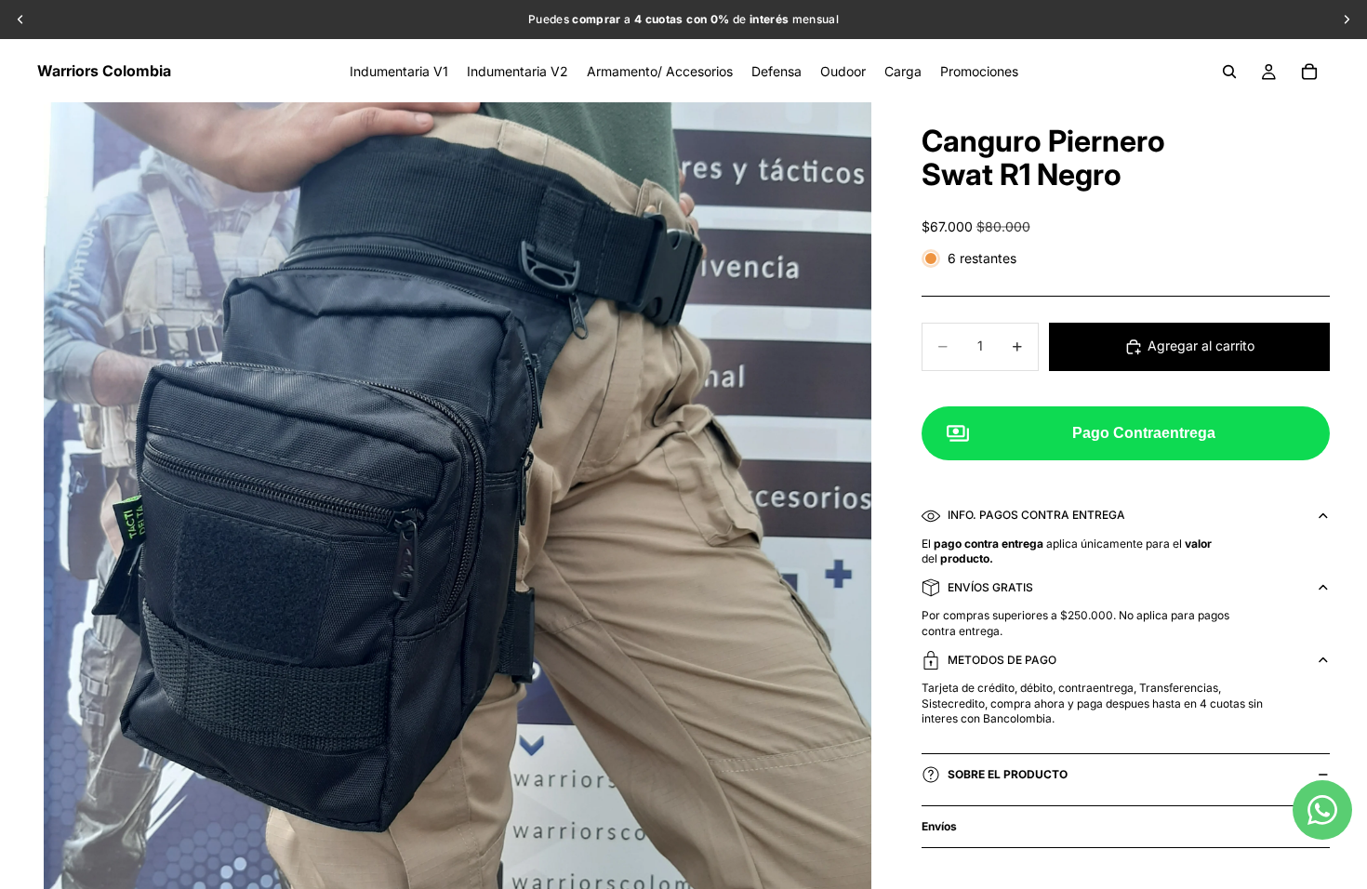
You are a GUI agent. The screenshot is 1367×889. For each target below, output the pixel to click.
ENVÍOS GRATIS (990, 587)
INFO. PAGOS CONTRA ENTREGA (1036, 515)
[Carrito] (1309, 71)
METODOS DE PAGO (1002, 660)
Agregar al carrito (1201, 345)
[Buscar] (1229, 71)
